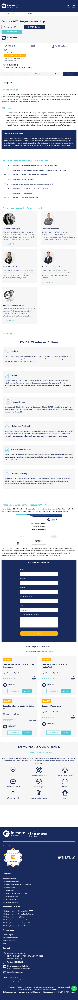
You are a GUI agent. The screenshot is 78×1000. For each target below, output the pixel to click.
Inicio (3, 14)
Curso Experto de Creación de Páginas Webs (19, 707)
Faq (4, 943)
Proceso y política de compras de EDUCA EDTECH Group (54, 992)
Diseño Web (9, 14)
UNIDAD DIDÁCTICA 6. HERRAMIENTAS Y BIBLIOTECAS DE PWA (27, 189)
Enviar (39, 633)
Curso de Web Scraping (51, 706)
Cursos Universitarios (10, 902)
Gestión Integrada (39, 787)
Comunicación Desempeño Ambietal (45, 989)
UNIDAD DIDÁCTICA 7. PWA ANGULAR (19, 193)
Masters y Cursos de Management (15, 920)
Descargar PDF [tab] (10, 27)
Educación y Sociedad (65, 775)
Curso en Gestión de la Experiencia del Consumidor (18, 665)
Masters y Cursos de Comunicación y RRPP (18, 911)
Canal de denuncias (24, 989)
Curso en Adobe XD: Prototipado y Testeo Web (56, 665)
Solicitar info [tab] (12, 31)
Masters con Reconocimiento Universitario (18, 884)
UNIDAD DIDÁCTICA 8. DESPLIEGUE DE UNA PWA (22, 198)
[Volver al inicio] (13, 5)
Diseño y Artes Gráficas (39, 775)
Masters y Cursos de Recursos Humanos (17, 926)
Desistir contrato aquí (10, 977)
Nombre (23, 569)
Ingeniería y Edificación (39, 798)
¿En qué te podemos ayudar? (29, 614)
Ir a (7, 244)
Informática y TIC (13, 798)
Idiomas (65, 786)
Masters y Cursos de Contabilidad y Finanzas (18, 914)
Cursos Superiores (9, 899)
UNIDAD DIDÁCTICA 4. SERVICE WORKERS (20, 179)
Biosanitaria (13, 775)
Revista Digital (8, 935)
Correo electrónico (26, 596)
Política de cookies (62, 987)
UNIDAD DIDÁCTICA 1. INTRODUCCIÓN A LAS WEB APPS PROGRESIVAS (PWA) (32, 166)
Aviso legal (11, 987)
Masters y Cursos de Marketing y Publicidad (18, 923)
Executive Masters (9, 878)
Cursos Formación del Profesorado (15, 893)
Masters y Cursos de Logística (13, 917)
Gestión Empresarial (13, 786)
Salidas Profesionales (10, 937)
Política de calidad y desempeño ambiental (18, 992)
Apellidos (22, 578)
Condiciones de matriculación (44, 987)
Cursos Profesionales (10, 896)
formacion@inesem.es (15, 972)
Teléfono (23, 587)
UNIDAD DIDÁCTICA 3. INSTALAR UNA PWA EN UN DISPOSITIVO (27, 175)
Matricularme (34, 27)
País (22, 605)
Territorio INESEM (9, 940)
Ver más (27, 691)
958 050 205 (18, 962)
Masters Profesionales (11, 881)
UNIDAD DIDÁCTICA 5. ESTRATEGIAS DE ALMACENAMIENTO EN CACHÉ (30, 184)
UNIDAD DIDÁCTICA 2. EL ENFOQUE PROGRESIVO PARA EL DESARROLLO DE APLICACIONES (36, 170)
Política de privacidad (24, 987)
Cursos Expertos (9, 890)
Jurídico (65, 798)
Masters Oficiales (9, 887)
